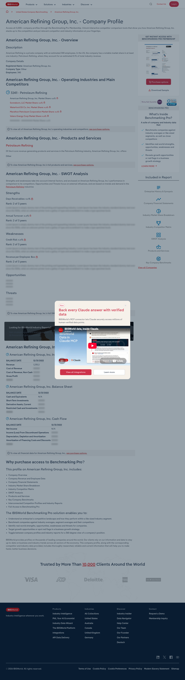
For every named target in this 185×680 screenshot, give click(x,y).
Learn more (109, 372)
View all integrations (75, 372)
